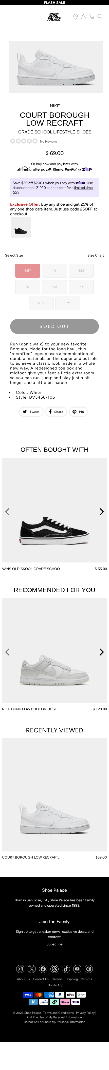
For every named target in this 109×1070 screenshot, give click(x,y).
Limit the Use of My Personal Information (54, 1017)
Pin (81, 412)
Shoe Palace (32, 1013)
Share (58, 412)
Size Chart (95, 255)
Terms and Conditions (58, 1013)
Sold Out (55, 326)
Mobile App (55, 985)
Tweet (35, 412)
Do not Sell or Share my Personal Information (54, 1022)
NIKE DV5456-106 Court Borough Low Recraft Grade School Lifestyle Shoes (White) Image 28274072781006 (54, 45)
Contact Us (41, 979)
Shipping (72, 979)
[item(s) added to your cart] (92, 16)
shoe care (34, 209)
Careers (57, 979)
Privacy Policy (85, 1013)
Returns (86, 979)
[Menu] (10, 17)
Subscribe (54, 944)
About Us (23, 979)
